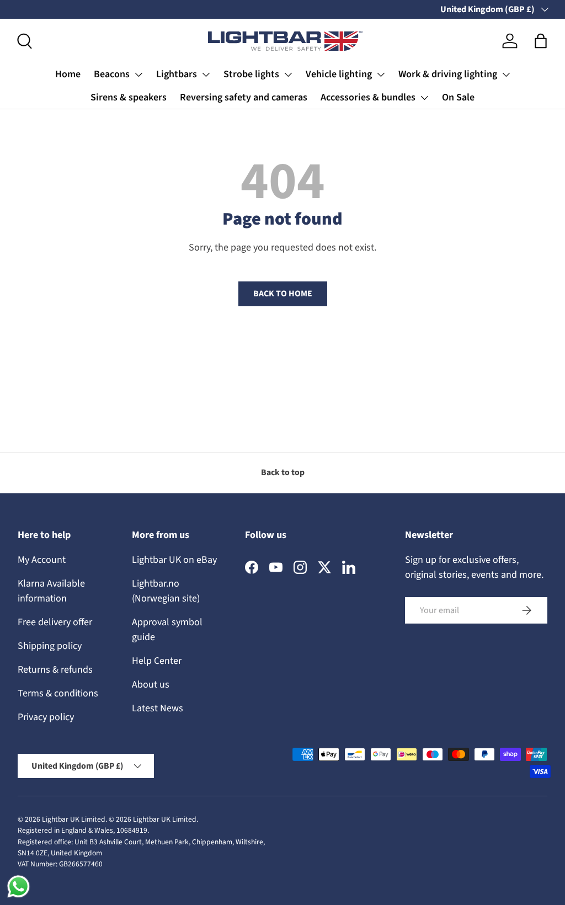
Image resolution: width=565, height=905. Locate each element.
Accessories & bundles (368, 97)
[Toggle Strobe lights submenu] (288, 74)
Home (68, 74)
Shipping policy (50, 646)
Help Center (157, 661)
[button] (541, 41)
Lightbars (176, 74)
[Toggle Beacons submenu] (138, 74)
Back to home (282, 294)
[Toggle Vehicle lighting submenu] (380, 74)
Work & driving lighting (447, 74)
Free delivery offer (55, 622)
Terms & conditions (58, 693)
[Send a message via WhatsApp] (18, 886)
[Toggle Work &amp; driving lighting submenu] (506, 74)
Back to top (283, 472)
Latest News (157, 708)
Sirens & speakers (128, 97)
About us (150, 684)
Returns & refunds (55, 670)
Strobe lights (251, 74)
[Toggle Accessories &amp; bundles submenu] (424, 97)
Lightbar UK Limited (73, 819)
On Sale (458, 97)
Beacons (112, 74)
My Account (42, 560)
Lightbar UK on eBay (174, 560)
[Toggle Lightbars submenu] (205, 74)
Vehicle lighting (339, 74)
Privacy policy (46, 717)
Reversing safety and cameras (243, 97)
